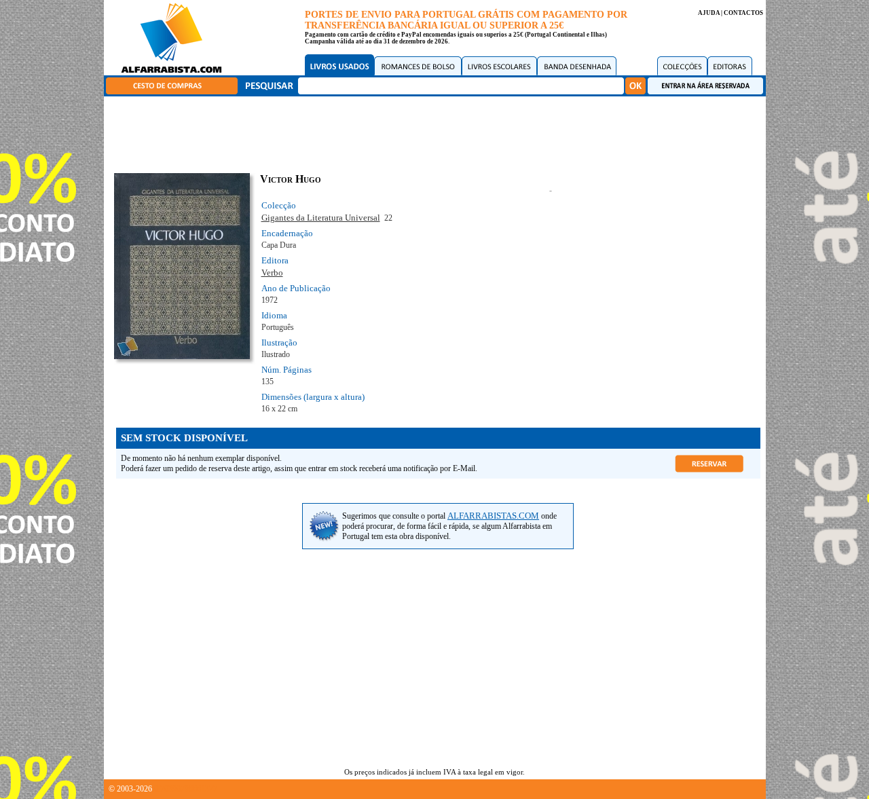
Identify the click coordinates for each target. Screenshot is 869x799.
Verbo (272, 272)
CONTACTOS (743, 13)
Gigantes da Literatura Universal (320, 217)
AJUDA (709, 13)
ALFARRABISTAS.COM (493, 515)
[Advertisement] (438, 132)
